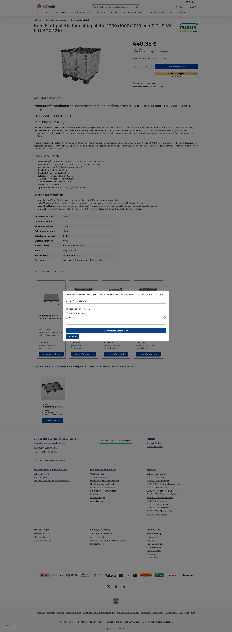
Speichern (72, 336)
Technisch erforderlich (79, 309)
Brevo (71, 317)
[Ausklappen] (165, 308)
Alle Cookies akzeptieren (116, 331)
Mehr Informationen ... (156, 294)
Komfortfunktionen (77, 313)
